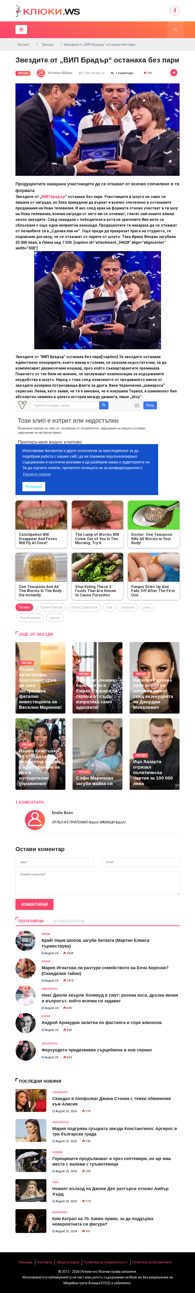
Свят (55, 1182)
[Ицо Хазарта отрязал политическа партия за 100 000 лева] (155, 754)
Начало (23, 44)
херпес (54, 618)
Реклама (25, 1262)
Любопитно (50, 989)
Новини (57, 1152)
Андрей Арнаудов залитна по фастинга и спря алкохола (102, 1022)
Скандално (60, 1092)
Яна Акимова (30, 618)
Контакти (44, 1262)
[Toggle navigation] (21, 29)
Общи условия (68, 1262)
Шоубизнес (60, 1212)
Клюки (46, 934)
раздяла (127, 607)
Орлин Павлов (51, 607)
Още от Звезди (36, 634)
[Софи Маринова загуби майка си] (97, 754)
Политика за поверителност (106, 1262)
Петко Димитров (84, 607)
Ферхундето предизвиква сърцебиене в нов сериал (97, 1050)
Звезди (47, 44)
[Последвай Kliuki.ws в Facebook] (175, 10)
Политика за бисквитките (152, 1262)
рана (147, 607)
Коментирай (34, 904)
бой (109, 607)
